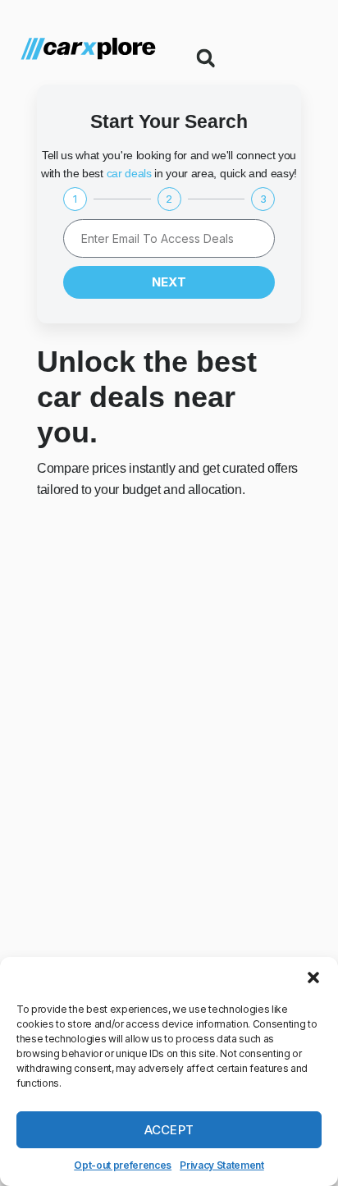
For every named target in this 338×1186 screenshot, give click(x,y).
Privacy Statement (222, 1165)
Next (169, 282)
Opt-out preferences (122, 1165)
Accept (169, 1130)
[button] (313, 977)
